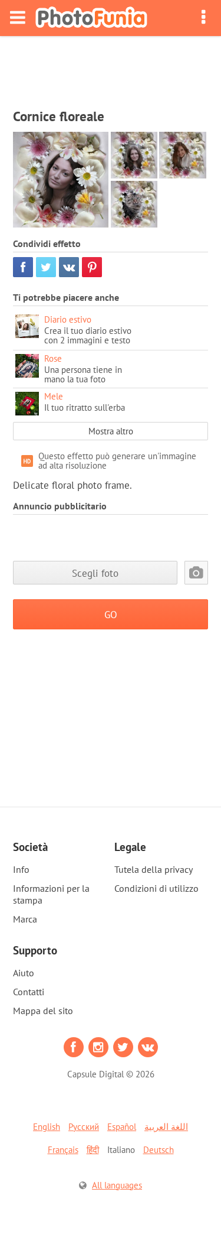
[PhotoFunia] (91, 18)
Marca (25, 919)
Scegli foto (95, 573)
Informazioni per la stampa (51, 894)
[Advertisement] (111, 68)
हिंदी (93, 1149)
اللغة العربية (166, 1126)
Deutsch (158, 1149)
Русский (83, 1126)
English (46, 1126)
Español (121, 1126)
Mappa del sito (43, 1010)
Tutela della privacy (153, 869)
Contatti (28, 992)
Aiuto (23, 973)
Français (63, 1149)
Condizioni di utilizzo (156, 888)
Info (21, 869)
